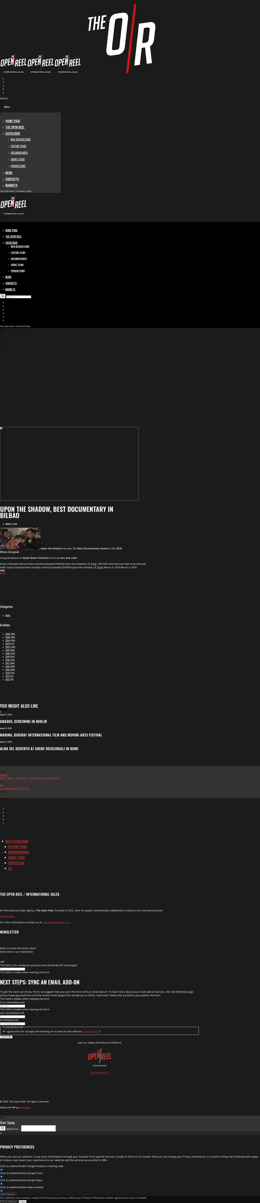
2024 (7, 640)
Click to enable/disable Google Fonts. (21, 1173)
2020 (7, 653)
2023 (7, 643)
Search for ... (13, 1128)
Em (1, 573)
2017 (7, 663)
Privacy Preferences (9, 1202)
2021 (7, 650)
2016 (7, 666)
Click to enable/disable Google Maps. (21, 1180)
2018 (7, 660)
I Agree (22, 1202)
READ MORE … (8, 916)
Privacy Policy (91, 1031)
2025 (7, 637)
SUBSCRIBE (6, 1037)
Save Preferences (8, 1195)
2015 (7, 669)
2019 (7, 656)
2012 (7, 679)
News (7, 615)
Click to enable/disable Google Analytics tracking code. (32, 1166)
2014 (7, 673)
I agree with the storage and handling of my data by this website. (53, 1031)
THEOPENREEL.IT (99, 1072)
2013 (7, 676)
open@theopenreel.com (56, 922)
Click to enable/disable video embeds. (22, 1187)
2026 (7, 634)
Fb (3, 573)
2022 (7, 647)
